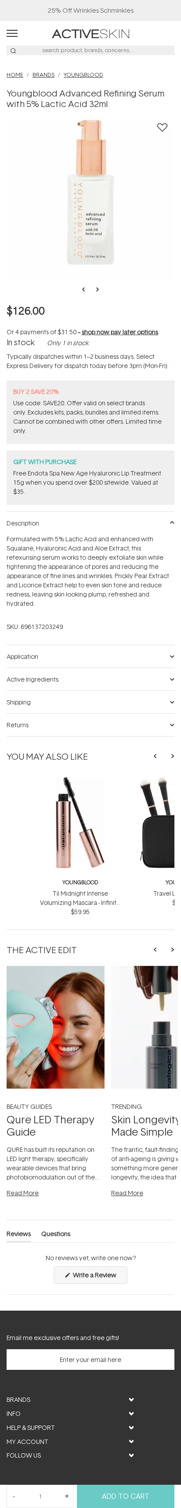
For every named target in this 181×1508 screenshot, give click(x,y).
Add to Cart (125, 1496)
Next (94, 289)
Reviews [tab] (19, 1235)
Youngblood (80, 882)
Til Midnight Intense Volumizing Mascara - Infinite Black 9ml (80, 902)
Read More (23, 1193)
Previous (86, 289)
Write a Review (99, 1277)
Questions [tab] (55, 1235)
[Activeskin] (90, 33)
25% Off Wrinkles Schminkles (91, 10)
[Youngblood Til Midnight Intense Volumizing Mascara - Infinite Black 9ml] (80, 780)
